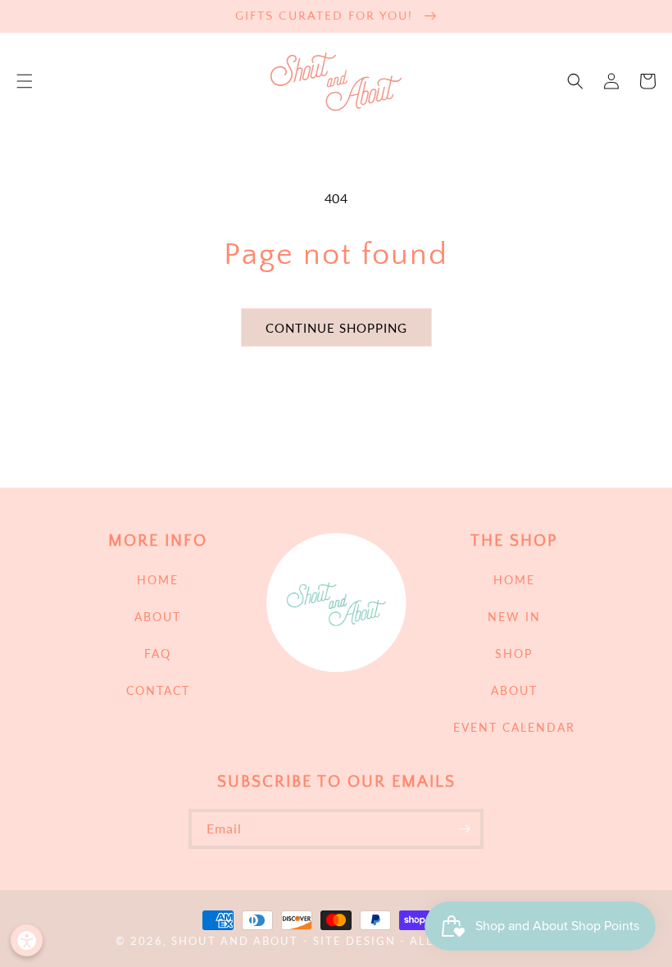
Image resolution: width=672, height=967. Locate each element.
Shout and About (234, 941)
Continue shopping (336, 327)
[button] (25, 81)
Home (158, 580)
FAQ (157, 654)
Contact (158, 690)
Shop (514, 654)
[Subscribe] (464, 828)
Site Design (354, 941)
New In (514, 617)
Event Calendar (514, 727)
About (157, 617)
